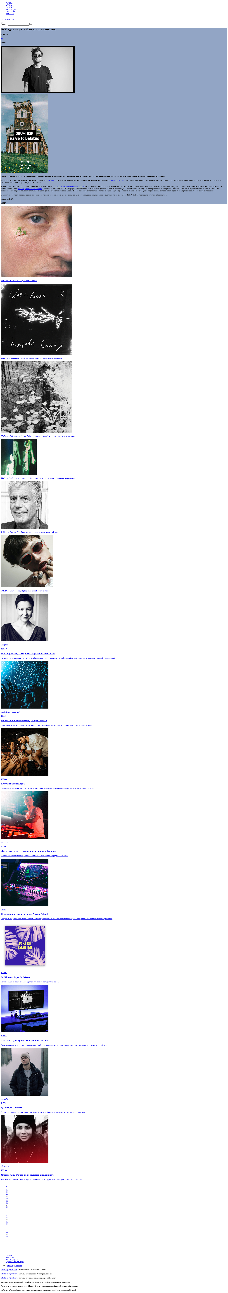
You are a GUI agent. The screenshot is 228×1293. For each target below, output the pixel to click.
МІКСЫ (9, 5)
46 (7, 1201)
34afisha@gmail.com (9, 1270)
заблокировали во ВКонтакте (30, 189)
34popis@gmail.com (14, 1266)
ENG (14, 20)
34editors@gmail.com (9, 1274)
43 (7, 1194)
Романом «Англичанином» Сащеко (69, 187)
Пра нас (9, 1255)
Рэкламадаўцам (12, 1260)
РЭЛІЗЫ (9, 3)
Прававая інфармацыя (15, 1262)
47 (7, 1203)
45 (7, 1198)
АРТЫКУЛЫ (11, 9)
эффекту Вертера (117, 180)
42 (7, 1192)
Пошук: (4, 24)
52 (7, 1207)
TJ (2, 39)
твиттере (50, 180)
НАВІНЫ (10, 7)
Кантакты (10, 1257)
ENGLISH (10, 14)
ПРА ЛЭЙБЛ (11, 11)
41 (7, 1190)
